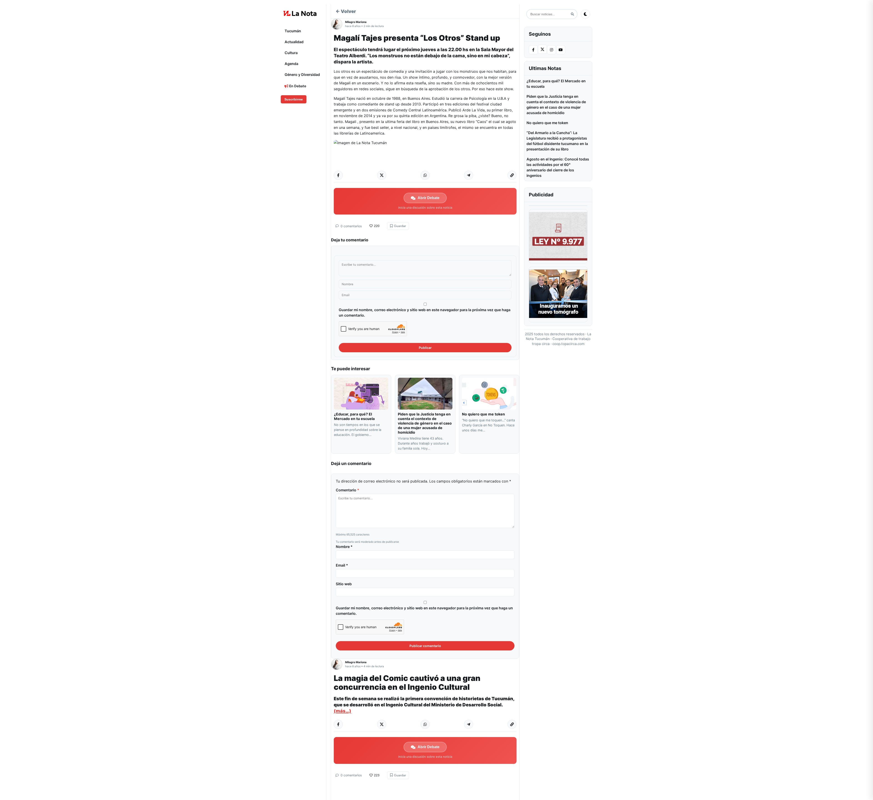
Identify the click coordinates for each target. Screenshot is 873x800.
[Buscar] (572, 14)
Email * (342, 565)
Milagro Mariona (355, 22)
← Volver (346, 11)
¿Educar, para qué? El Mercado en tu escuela (355, 416)
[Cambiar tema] (585, 14)
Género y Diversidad (302, 74)
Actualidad (294, 42)
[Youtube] (560, 49)
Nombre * (344, 546)
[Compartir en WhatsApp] (425, 175)
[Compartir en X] (381, 175)
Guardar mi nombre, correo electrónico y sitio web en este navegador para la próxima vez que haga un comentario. (424, 313)
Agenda (291, 63)
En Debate (297, 86)
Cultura (291, 52)
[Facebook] (533, 49)
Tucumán (293, 31)
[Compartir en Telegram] (468, 175)
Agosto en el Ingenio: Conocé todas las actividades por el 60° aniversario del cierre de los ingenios (558, 167)
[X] (542, 49)
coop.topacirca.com (568, 344)
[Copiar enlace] (512, 175)
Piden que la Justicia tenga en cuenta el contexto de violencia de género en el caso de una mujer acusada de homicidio (425, 423)
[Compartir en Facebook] (338, 175)
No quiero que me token (483, 414)
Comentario (347, 490)
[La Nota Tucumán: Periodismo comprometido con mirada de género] (300, 13)
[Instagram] (551, 49)
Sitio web (344, 584)
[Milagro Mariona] (338, 24)
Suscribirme (293, 99)
